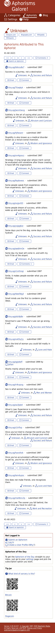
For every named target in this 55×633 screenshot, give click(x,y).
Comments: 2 (43, 58)
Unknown (22, 75)
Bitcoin (8, 595)
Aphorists (31, 15)
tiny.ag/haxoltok (15, 452)
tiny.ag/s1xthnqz (16, 271)
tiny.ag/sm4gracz (16, 155)
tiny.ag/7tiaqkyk (15, 87)
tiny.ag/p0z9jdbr (15, 316)
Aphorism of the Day (25, 557)
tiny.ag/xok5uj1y (16, 339)
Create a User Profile (18, 545)
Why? (31, 545)
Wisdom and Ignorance (41, 143)
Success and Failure (42, 75)
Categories (14, 15)
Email (12, 80)
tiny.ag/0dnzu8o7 (16, 67)
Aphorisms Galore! (23, 6)
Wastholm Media (44, 626)
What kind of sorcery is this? (21, 573)
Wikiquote (10, 38)
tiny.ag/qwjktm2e (16, 248)
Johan (10, 364)
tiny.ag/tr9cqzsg (15, 384)
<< (7, 58)
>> (29, 58)
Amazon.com (11, 35)
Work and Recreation (42, 508)
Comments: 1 (27, 264)
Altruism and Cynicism (41, 120)
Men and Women (44, 392)
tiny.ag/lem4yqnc (16, 475)
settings (30, 559)
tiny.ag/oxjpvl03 (15, 203)
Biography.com (26, 35)
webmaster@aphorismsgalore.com (17, 630)
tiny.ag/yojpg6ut (15, 226)
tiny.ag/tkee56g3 (16, 294)
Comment (25, 80)
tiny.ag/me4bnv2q (16, 498)
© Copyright (24, 626)
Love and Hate (45, 349)
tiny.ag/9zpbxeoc (16, 180)
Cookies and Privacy (34, 628)
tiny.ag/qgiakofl (15, 362)
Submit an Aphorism (17, 540)
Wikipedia (40, 35)
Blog (45, 15)
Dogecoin (9, 616)
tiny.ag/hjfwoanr (15, 133)
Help (26, 19)
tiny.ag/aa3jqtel (15, 405)
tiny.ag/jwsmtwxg (16, 110)
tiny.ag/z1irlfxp (15, 427)
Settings (12, 19)
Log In (11, 542)
